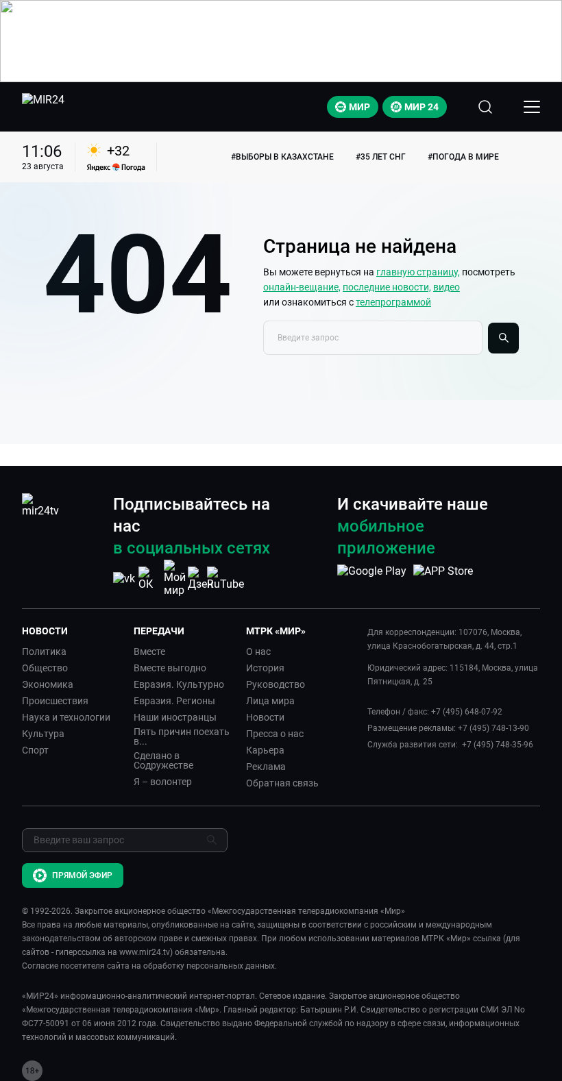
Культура (43, 733)
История (265, 668)
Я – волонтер (163, 781)
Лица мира (270, 701)
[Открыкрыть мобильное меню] (532, 107)
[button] (72, 630)
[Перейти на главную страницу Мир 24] (43, 107)
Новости (265, 717)
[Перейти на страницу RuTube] (225, 579)
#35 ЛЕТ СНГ (381, 157)
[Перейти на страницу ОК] (149, 579)
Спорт (35, 750)
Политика (44, 651)
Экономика (47, 684)
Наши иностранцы (175, 717)
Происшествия (55, 701)
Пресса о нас (275, 733)
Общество (45, 668)
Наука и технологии (66, 717)
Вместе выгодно (170, 668)
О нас (258, 651)
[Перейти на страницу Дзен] (200, 579)
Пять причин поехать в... (182, 736)
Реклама (266, 766)
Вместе (149, 651)
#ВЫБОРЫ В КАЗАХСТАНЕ (282, 157)
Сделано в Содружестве (163, 760)
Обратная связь (282, 783)
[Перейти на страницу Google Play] (371, 578)
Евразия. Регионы (174, 701)
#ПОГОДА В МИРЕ (463, 157)
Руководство (275, 684)
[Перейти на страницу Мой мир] (175, 578)
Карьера (265, 750)
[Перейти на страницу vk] (124, 578)
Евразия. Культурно (179, 684)
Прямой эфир (82, 875)
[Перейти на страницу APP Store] (443, 578)
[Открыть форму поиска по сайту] (485, 107)
